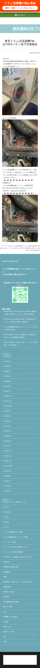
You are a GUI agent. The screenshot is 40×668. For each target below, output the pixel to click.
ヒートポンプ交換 (10, 542)
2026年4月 (7, 376)
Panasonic (7, 512)
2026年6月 (7, 366)
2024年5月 (7, 491)
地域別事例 (7, 587)
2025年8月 (7, 416)
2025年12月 (8, 396)
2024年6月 (7, 486)
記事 (5, 642)
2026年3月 (7, 381)
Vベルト (6, 527)
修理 (38, 246)
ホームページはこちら (10, 261)
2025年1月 (7, 451)
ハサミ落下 (21, 248)
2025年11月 (8, 401)
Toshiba (10, 246)
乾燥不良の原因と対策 (11, 567)
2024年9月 (7, 471)
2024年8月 (7, 476)
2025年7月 (7, 421)
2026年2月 (7, 386)
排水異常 (7, 597)
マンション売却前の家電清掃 (13, 552)
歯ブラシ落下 (3, 248)
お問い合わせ (17, 274)
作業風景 (34, 246)
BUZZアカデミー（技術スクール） (15, 502)
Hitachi (6, 507)
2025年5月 (7, 431)
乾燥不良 (7, 562)
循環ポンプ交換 (9, 592)
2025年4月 (7, 436)
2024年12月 (8, 456)
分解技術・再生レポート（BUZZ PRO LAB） (18, 582)
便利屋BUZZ (28, 248)
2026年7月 (7, 361)
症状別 (6, 622)
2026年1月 (7, 391)
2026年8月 (7, 356)
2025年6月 (7, 426)
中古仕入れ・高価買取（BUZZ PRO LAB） (18, 557)
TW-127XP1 (15, 248)
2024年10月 (8, 466)
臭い (5, 637)
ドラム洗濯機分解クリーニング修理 (22, 246)
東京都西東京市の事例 (11, 602)
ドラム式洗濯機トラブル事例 (13, 532)
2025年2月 (7, 446)
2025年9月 (7, 411)
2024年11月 (8, 461)
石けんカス (7, 627)
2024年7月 (7, 481)
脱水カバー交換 (9, 632)
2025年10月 (8, 406)
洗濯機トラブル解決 (10, 617)
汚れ (5, 612)
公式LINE (6, 283)
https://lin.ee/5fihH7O (18, 191)
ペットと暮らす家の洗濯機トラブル (16, 547)
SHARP (6, 517)
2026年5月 (7, 371)
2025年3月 (7, 441)
